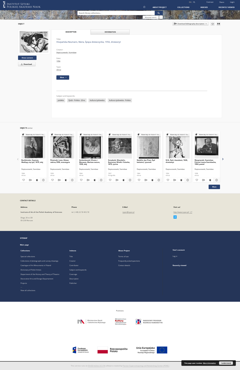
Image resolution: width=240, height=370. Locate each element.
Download (27, 64)
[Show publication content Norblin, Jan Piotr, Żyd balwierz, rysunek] (152, 180)
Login (232, 2)
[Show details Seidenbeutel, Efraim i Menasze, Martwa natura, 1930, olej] (101, 180)
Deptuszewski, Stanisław (66, 52)
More (214, 187)
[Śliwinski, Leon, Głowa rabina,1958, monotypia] (62, 146)
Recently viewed (227, 7)
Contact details (124, 265)
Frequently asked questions (129, 261)
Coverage (73, 274)
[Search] (159, 13)
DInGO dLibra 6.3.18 (96, 366)
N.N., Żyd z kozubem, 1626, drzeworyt (177, 161)
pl (194, 2)
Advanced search (150, 17)
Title (71, 256)
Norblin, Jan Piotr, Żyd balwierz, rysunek (146, 161)
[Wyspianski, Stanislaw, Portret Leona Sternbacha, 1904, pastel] (206, 146)
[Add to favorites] (212, 24)
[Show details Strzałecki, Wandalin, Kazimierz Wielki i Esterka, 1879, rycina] (129, 180)
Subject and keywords (78, 270)
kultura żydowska (97, 100)
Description (73, 279)
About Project (160, 7)
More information (209, 363)
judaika (61, 100)
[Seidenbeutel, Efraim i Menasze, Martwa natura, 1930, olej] (91, 146)
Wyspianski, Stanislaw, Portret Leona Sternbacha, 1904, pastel (205, 162)
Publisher (73, 283)
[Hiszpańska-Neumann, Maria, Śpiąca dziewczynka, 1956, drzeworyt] (34, 42)
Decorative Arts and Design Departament (37, 279)
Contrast (210, 2)
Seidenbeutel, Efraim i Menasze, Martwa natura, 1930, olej (89, 162)
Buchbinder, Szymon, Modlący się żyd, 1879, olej (32, 161)
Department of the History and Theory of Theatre (40, 274)
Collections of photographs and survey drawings (39, 261)
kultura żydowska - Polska (120, 100)
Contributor (73, 265)
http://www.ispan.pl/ (181, 212)
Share (221, 2)
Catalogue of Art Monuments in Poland (36, 265)
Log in (175, 256)
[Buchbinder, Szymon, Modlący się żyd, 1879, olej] (33, 146)
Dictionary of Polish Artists (31, 270)
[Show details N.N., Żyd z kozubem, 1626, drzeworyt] (187, 180)
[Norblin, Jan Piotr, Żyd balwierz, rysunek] (149, 146)
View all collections (28, 290)
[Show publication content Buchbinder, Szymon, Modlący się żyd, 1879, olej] (36, 180)
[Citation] (218, 24)
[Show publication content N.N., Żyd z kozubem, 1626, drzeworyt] (181, 180)
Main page (24, 245)
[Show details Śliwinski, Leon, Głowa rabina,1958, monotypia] (72, 180)
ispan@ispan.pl (128, 212)
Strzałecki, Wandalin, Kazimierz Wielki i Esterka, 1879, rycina (119, 162)
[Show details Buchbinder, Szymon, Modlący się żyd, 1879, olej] (43, 180)
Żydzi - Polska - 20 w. (76, 100)
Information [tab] (110, 32)
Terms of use (123, 256)
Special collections (28, 256)
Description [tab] (71, 32)
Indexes (204, 7)
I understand (226, 363)
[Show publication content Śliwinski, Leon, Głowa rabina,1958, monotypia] (65, 180)
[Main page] (144, 7)
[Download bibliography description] (30, 180)
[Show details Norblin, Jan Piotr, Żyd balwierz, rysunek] (158, 180)
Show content (27, 58)
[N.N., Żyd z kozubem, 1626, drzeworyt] (178, 146)
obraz (58, 70)
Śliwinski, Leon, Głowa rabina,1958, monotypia (60, 161)
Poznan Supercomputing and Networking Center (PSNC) (146, 366)
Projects (24, 283)
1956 (58, 61)
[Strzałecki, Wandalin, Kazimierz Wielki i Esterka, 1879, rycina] (120, 146)
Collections (183, 7)
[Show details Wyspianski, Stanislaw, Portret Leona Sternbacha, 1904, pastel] (216, 180)
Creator (72, 261)
